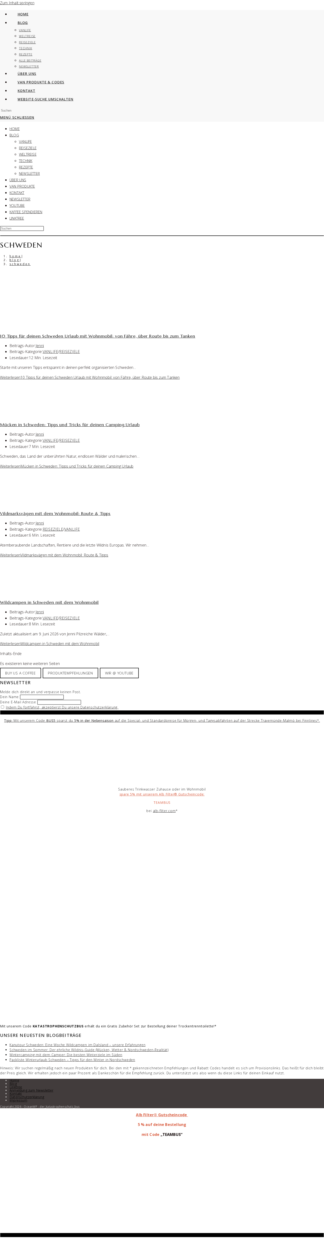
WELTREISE (28, 154)
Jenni (40, 345)
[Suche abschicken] (162, 235)
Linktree (16, 218)
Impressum (18, 1100)
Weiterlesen (90, 377)
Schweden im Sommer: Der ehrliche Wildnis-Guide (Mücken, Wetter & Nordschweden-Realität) (89, 1050)
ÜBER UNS (17, 179)
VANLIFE (25, 141)
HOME (14, 128)
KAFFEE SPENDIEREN (25, 211)
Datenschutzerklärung (26, 1097)
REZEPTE (26, 167)
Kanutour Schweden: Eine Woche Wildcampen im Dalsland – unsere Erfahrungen (77, 1045)
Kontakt (15, 1093)
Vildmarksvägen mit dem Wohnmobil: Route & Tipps (55, 513)
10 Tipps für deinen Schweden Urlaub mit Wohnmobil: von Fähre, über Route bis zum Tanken (97, 336)
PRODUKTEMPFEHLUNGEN (70, 673)
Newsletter (29, 173)
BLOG (14, 135)
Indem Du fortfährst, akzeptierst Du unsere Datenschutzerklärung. (62, 707)
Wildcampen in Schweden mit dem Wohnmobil (49, 602)
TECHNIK (25, 160)
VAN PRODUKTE (22, 186)
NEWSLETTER (19, 199)
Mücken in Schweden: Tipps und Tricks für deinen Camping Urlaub (70, 424)
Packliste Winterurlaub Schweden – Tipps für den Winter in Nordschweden (72, 1059)
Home (14, 1080)
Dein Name (9, 697)
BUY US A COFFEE (20, 673)
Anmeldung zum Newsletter (31, 1090)
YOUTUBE (17, 205)
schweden (20, 264)
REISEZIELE (28, 147)
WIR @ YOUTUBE (119, 673)
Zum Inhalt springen (17, 2)
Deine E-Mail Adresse (18, 702)
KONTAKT (16, 192)
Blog (13, 1083)
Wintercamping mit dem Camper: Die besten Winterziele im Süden (65, 1055)
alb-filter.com (164, 811)
